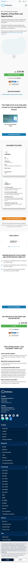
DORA (3, 497)
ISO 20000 (5, 489)
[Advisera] (5, 5)
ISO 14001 (5, 478)
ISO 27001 (5, 470)
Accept (7, 559)
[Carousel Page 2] (11, 246)
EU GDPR (4, 500)
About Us (4, 521)
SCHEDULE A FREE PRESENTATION (14, 218)
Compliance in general (8, 514)
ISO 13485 (5, 484)
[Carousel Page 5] (17, 246)
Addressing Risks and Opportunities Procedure (12, 94)
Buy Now (14, 326)
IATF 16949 (5, 506)
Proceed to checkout (14, 74)
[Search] (20, 1)
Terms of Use (5, 529)
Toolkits (4, 431)
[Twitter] (6, 415)
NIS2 (3, 495)
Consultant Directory (7, 463)
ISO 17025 (5, 487)
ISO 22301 (5, 492)
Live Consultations (7, 460)
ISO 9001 (4, 476)
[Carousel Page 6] (19, 246)
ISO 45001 (5, 481)
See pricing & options (14, 134)
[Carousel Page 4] (15, 246)
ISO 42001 (5, 473)
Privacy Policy (4, 552)
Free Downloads (6, 452)
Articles (4, 447)
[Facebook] (10, 415)
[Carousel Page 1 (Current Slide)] (9, 246)
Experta (4, 436)
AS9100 (4, 508)
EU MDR (4, 503)
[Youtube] (14, 415)
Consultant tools (6, 524)
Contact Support (6, 539)
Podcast (4, 457)
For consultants (6, 511)
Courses (4, 434)
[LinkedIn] (2, 415)
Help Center (5, 537)
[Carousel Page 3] (13, 246)
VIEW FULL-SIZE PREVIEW (14, 306)
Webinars (4, 449)
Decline (20, 559)
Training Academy (7, 439)
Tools (3, 455)
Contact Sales (6, 527)
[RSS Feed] (17, 415)
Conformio (5, 428)
